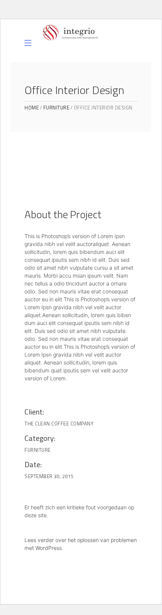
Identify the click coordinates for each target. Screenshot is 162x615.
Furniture (56, 107)
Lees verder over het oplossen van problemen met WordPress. (80, 544)
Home (31, 107)
